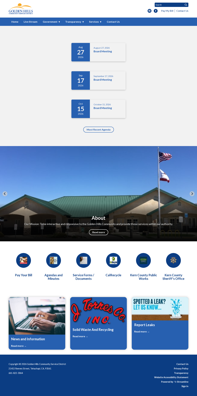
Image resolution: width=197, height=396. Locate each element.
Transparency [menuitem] (73, 21)
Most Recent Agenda (99, 129)
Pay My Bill (167, 10)
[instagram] (149, 11)
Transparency (181, 373)
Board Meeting (103, 51)
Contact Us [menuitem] (113, 21)
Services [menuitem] (94, 21)
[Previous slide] (4, 193)
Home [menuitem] (14, 21)
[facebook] (156, 11)
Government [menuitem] (50, 21)
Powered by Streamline (174, 381)
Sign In (184, 386)
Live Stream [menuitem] (30, 21)
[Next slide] (192, 193)
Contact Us (182, 10)
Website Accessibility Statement (171, 377)
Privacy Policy (181, 368)
